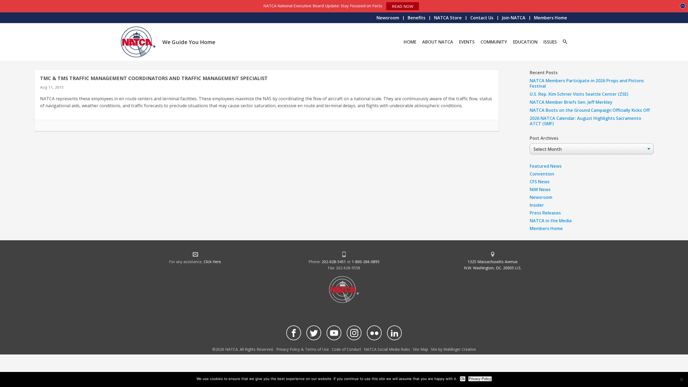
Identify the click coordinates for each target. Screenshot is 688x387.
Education (525, 42)
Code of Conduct (346, 349)
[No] (681, 379)
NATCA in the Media (551, 221)
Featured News (546, 166)
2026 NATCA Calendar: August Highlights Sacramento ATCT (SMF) (585, 121)
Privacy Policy (480, 379)
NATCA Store (448, 18)
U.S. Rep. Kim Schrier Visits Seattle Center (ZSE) (579, 94)
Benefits (416, 18)
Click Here (212, 261)
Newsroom (388, 18)
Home (410, 42)
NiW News (540, 189)
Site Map (420, 349)
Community (494, 42)
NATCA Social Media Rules (387, 349)
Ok (462, 379)
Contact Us (481, 18)
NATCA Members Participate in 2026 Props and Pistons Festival (587, 83)
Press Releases (545, 213)
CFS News (540, 182)
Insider (537, 205)
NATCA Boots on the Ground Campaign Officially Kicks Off (590, 110)
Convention (542, 174)
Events (467, 42)
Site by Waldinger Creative (453, 349)
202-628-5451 (334, 261)
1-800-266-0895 (365, 261)
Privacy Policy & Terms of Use (302, 349)
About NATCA (437, 42)
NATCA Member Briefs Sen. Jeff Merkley (571, 102)
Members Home (550, 18)
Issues (550, 42)
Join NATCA (513, 18)
